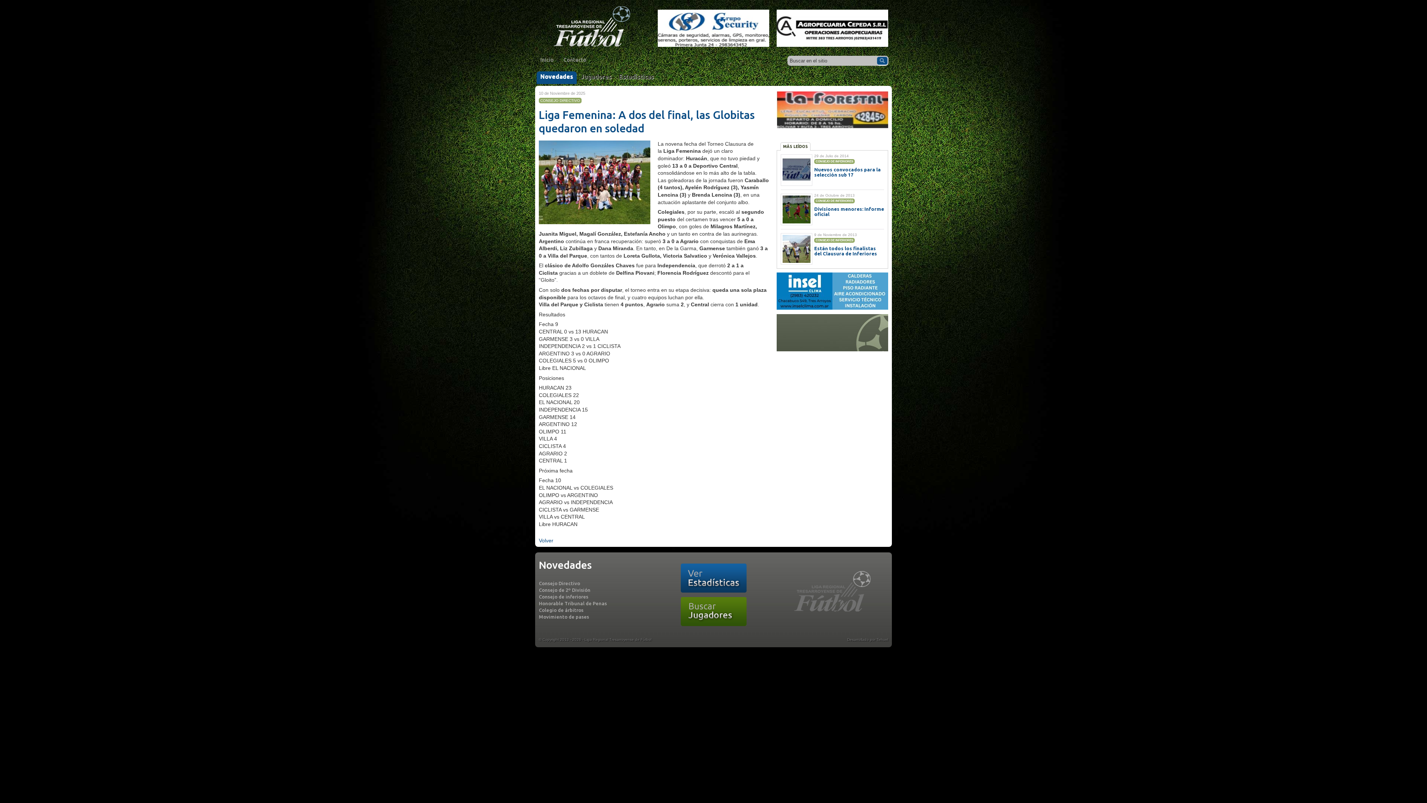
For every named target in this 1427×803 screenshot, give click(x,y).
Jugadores (595, 76)
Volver (546, 541)
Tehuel (882, 640)
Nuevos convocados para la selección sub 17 (847, 172)
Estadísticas (636, 76)
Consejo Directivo (559, 583)
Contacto (574, 60)
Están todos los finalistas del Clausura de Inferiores (845, 251)
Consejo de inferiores (563, 596)
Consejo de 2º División (564, 590)
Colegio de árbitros (561, 610)
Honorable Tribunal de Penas (573, 603)
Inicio (547, 60)
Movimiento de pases (564, 616)
